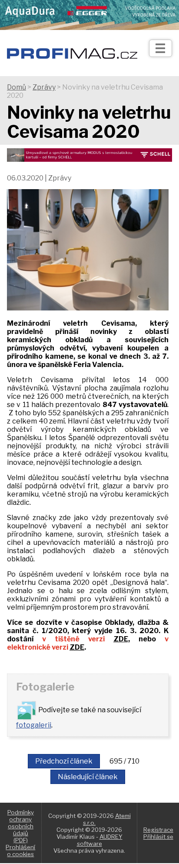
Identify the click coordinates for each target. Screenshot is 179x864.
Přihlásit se (158, 836)
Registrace (158, 829)
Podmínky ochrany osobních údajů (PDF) (20, 826)
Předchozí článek (64, 761)
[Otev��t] (160, 48)
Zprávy (44, 87)
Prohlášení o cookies (20, 850)
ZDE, (121, 639)
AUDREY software (100, 840)
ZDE (77, 647)
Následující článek (88, 777)
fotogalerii (33, 725)
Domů (16, 87)
